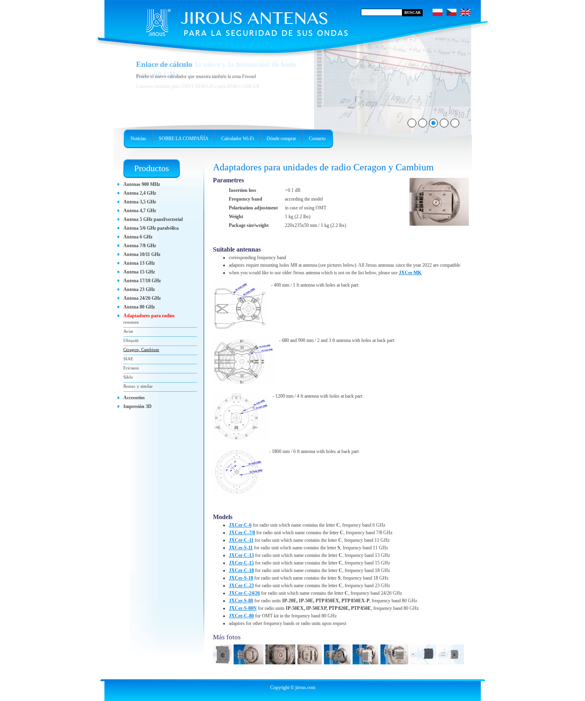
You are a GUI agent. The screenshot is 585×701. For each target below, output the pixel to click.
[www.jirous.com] (230, 20)
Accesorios (134, 397)
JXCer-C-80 (241, 616)
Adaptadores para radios (149, 315)
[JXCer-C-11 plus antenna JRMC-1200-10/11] (249, 665)
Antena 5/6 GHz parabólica (151, 228)
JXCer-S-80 (241, 600)
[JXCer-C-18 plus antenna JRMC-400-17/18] (424, 665)
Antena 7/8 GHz (139, 245)
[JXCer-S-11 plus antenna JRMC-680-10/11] (452, 665)
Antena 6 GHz (137, 236)
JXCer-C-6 (240, 525)
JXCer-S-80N (243, 608)
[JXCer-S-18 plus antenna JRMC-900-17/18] (439, 224)
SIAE (128, 358)
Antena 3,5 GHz (139, 201)
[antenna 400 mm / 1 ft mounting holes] (240, 307)
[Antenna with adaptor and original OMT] (310, 665)
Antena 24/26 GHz (142, 298)
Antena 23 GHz (139, 289)
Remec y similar (138, 386)
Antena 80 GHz (139, 307)
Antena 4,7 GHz (139, 210)
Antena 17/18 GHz (142, 280)
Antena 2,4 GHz (139, 193)
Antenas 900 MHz (141, 184)
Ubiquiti (130, 340)
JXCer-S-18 (241, 578)
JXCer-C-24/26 (244, 593)
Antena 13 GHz (139, 263)
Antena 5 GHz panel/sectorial (153, 219)
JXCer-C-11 (241, 540)
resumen (131, 322)
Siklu (128, 377)
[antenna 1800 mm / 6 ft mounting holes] (239, 473)
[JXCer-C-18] (223, 665)
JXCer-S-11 (241, 548)
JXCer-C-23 (241, 585)
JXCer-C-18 (241, 570)
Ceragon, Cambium (141, 349)
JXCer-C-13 (241, 555)
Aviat (128, 331)
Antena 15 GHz (139, 271)
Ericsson (131, 367)
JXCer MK (410, 272)
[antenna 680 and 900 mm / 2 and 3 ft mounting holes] (244, 362)
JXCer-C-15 (241, 563)
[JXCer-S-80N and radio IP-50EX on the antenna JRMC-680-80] (366, 665)
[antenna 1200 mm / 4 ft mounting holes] (241, 418)
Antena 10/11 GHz (141, 254)
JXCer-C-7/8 (242, 532)
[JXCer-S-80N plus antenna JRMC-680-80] (338, 665)
